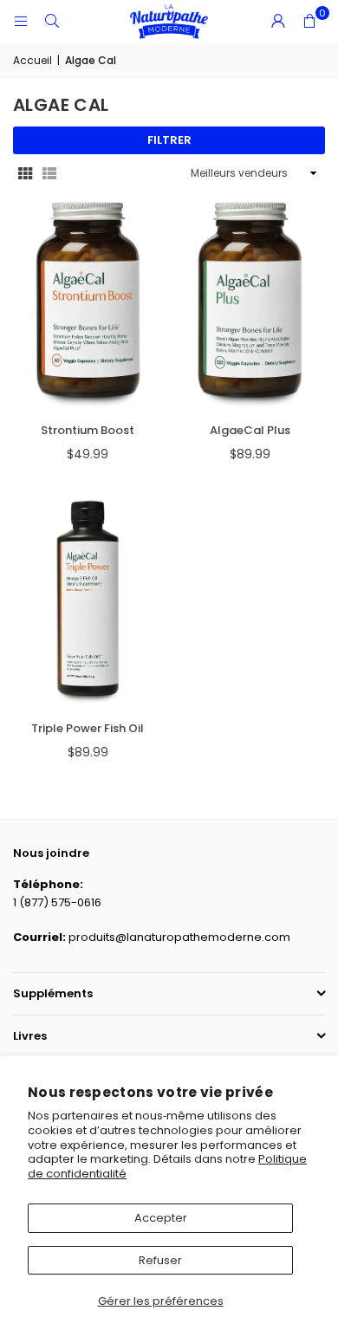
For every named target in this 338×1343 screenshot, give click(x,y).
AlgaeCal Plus (250, 430)
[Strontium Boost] (88, 305)
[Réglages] (278, 21)
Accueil (32, 60)
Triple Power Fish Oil (87, 728)
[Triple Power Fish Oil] (88, 603)
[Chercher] (52, 21)
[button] (309, 21)
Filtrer (169, 140)
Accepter (160, 1218)
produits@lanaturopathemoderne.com (179, 937)
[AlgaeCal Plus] (251, 305)
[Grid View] (25, 174)
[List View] (49, 174)
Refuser (160, 1260)
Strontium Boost (87, 430)
